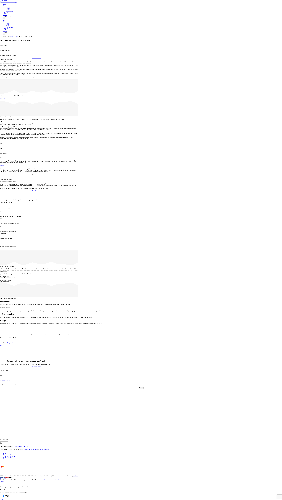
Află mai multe (46, 480)
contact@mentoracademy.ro (21, 446)
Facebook (14, 342)
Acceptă (2, 481)
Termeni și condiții (7, 455)
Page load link (3, 478)
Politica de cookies (7, 457)
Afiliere (4, 453)
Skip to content (3, 0)
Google (9, 342)
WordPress (75, 476)
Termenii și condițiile (44, 449)
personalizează (55, 480)
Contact (5, 458)
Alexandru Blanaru (14, 36)
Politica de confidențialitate (31, 449)
